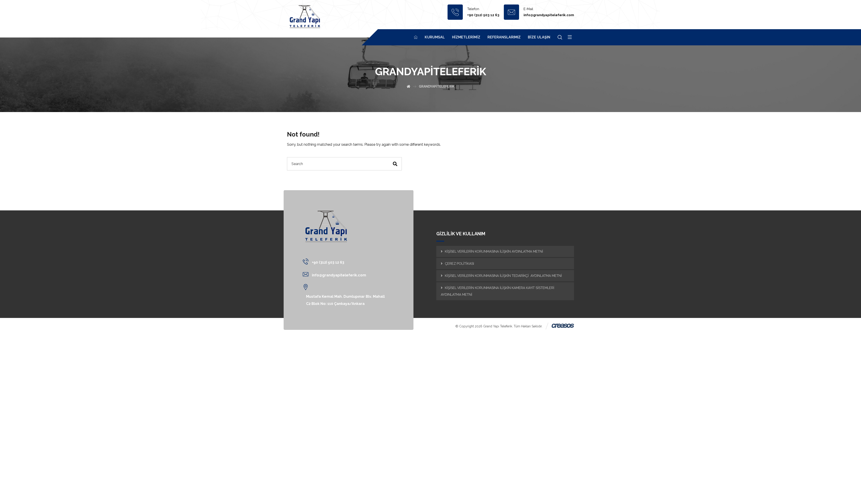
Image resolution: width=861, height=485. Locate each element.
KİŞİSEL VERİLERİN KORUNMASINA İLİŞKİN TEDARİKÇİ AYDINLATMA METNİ (503, 276)
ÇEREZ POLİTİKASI (459, 264)
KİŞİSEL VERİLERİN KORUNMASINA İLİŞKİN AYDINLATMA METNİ (494, 251)
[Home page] (408, 86)
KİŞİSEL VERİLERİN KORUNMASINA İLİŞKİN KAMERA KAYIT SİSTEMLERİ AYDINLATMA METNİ (497, 291)
